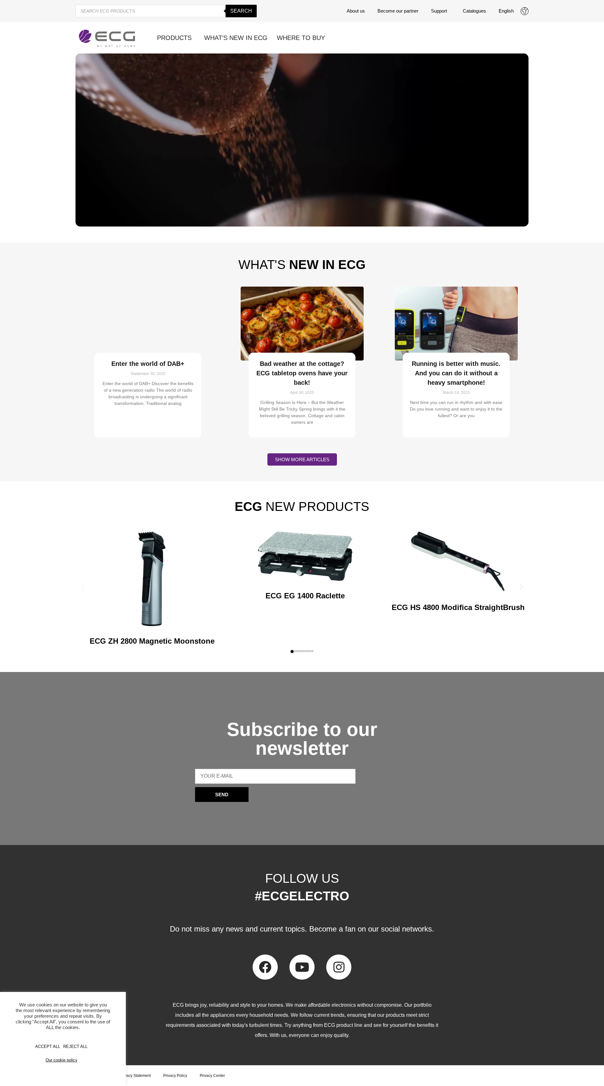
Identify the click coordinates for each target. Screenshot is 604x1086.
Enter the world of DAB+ (147, 363)
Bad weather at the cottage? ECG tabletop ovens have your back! (302, 373)
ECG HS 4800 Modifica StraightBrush (458, 607)
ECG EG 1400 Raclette (305, 595)
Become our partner (398, 11)
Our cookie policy (61, 1060)
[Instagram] (338, 967)
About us (356, 11)
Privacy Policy (175, 1075)
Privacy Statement (135, 1075)
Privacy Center (212, 1075)
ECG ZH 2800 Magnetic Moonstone (152, 641)
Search (241, 11)
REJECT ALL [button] (75, 1046)
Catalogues (474, 11)
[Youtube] (302, 967)
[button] (83, 586)
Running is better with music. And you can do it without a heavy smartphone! (456, 373)
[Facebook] (265, 967)
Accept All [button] (47, 1046)
